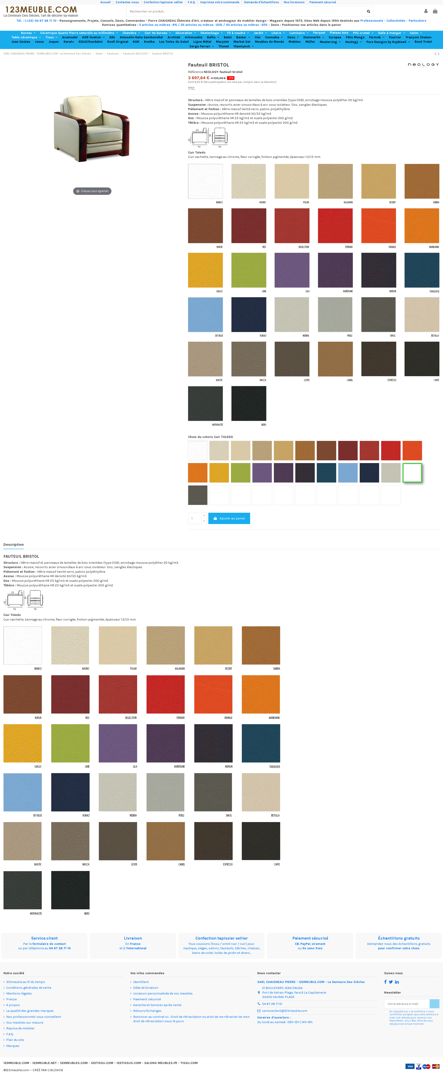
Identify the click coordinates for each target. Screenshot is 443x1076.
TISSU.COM (189, 1063)
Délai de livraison (145, 988)
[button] (28, 33)
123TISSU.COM (102, 1063)
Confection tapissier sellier (164, 2)
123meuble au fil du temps (25, 982)
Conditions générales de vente (28, 988)
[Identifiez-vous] (426, 11)
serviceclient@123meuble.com (284, 1011)
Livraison (133, 938)
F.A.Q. (192, 2)
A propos (13, 1005)
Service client (44, 938)
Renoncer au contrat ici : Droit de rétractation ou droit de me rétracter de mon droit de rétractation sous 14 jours (191, 1019)
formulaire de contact (49, 944)
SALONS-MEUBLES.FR (160, 1063)
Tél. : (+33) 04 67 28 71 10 (36, 21)
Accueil (105, 2)
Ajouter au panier (232, 518)
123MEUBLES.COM (74, 1063)
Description (13, 544)
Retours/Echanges (147, 1011)
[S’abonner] (434, 1003)
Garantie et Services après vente (157, 1005)
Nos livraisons (294, 2)
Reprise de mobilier (20, 1028)
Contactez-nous (128, 2)
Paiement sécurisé (322, 2)
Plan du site (15, 1040)
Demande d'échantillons (262, 2)
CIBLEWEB (55, 1070)
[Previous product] (436, 54)
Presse (11, 999)
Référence (195, 72)
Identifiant (141, 982)
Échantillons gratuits (399, 938)
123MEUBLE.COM (16, 1063)
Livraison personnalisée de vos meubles (163, 993)
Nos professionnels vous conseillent (33, 1017)
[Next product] (439, 54)
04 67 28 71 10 (60, 948)
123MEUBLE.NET (44, 1063)
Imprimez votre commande (220, 2)
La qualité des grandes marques (30, 1011)
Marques (12, 1046)
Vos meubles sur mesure (24, 1023)
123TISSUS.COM (129, 1063)
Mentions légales (19, 993)
